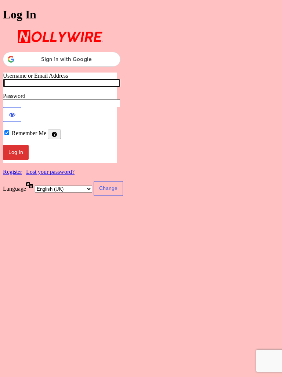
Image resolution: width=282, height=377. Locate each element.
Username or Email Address (35, 76)
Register (12, 172)
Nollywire (60, 36)
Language (14, 189)
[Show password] (12, 114)
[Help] (54, 134)
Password (14, 96)
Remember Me (29, 133)
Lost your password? (50, 172)
